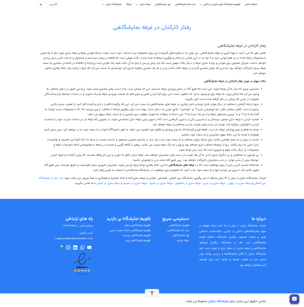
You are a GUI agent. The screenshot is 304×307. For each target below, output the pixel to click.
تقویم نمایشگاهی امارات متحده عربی (130, 230)
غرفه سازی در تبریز (214, 183)
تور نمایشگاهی (163, 4)
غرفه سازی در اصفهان (188, 183)
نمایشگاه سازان (114, 4)
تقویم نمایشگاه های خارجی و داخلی (221, 4)
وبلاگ (129, 4)
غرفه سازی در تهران (239, 183)
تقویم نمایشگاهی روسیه (137, 235)
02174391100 (70, 226)
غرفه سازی (145, 4)
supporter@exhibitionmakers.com (74, 239)
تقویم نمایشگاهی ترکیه (137, 225)
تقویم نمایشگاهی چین (138, 240)
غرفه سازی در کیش (108, 183)
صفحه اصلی (251, 4)
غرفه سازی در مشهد (135, 183)
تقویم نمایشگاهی (179, 225)
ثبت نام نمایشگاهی (185, 4)
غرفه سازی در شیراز (161, 183)
